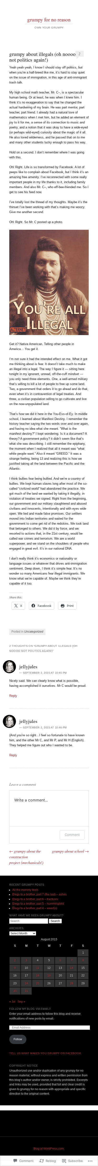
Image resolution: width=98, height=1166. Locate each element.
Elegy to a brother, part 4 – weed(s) (34, 908)
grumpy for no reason (49, 19)
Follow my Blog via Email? (30, 1008)
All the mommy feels (25, 890)
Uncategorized (33, 631)
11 (37, 968)
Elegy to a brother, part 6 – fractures (35, 899)
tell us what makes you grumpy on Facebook (45, 1053)
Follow (18, 1039)
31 (26, 991)
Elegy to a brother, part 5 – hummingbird (38, 903)
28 (71, 983)
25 (37, 983)
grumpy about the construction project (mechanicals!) (26, 857)
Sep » (21, 1001)
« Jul (12, 1001)
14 (71, 968)
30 (15, 991)
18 (37, 975)
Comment (72, 835)
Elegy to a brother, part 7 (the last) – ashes (39, 894)
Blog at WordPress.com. (49, 1148)
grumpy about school (70, 851)
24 (26, 983)
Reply (13, 696)
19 (49, 975)
